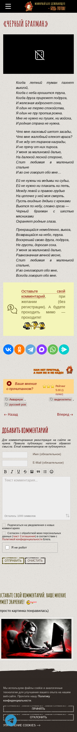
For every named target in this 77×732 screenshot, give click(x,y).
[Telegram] (30, 349)
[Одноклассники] (19, 349)
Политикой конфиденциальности (22, 539)
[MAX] (42, 349)
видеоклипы (62, 399)
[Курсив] (12, 471)
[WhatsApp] (53, 349)
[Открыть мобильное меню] (8, 6)
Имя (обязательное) (47, 454)
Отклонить (38, 717)
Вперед (63, 414)
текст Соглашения (24, 536)
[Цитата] (38, 471)
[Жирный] (5, 471)
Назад (13, 414)
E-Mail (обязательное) (48, 462)
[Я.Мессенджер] (64, 349)
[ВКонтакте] (8, 349)
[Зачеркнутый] (25, 471)
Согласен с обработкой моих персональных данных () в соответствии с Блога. (31, 536)
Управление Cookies (19, 725)
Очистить (35, 560)
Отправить (13, 560)
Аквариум (16, 399)
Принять (38, 708)
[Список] (45, 471)
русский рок (17, 404)
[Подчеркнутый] (19, 471)
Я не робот (19, 547)
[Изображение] (32, 471)
